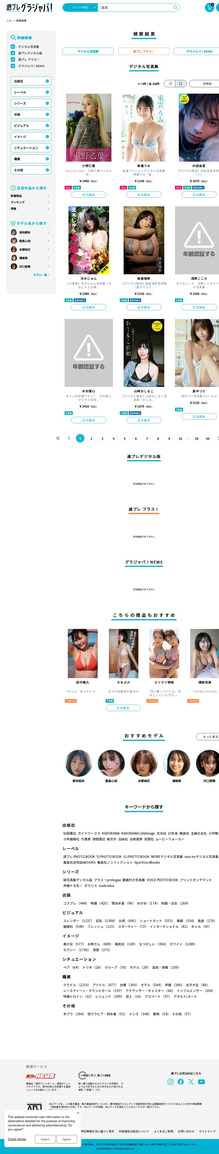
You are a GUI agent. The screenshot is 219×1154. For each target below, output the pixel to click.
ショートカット (157, 920)
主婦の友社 (199, 833)
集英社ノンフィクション (115, 862)
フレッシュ (101, 926)
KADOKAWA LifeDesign (138, 833)
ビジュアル (21, 125)
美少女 (74, 944)
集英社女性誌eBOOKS (79, 862)
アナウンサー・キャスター (150, 990)
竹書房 (86, 839)
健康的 (74, 926)
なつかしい (153, 944)
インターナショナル (169, 926)
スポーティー (133, 926)
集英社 (184, 833)
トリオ (92, 967)
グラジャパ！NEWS (31, 66)
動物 (161, 1014)
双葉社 (149, 839)
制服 (100, 903)
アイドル (105, 985)
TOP (9, 20)
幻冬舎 (173, 833)
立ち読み (88, 194)
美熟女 (126, 944)
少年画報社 (71, 839)
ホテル (140, 967)
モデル (152, 985)
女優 (129, 985)
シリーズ (20, 103)
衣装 (17, 114)
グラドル (77, 985)
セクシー (77, 949)
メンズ (140, 1014)
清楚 (102, 949)
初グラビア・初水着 (107, 1014)
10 (180, 438)
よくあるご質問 (163, 1131)
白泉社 (123, 839)
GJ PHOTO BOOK (136, 856)
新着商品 (16, 196)
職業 (17, 159)
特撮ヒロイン (78, 996)
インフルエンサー (196, 990)
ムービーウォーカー (169, 839)
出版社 (18, 81)
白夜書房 (136, 839)
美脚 (186, 920)
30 (207, 438)
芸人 (134, 996)
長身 (207, 920)
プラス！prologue (107, 880)
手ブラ (74, 1014)
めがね (148, 903)
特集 (13, 209)
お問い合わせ (186, 1131)
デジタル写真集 (28, 46)
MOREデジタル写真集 (167, 856)
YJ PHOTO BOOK (109, 856)
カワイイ (183, 944)
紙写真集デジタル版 (77, 880)
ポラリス (90, 885)
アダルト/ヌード (185, 996)
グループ (116, 967)
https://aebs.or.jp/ (59, 1109)
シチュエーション (26, 148)
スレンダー (78, 920)
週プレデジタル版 (30, 53)
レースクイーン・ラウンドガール (93, 990)
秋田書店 (69, 833)
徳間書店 (98, 839)
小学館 (213, 833)
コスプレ (76, 903)
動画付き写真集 (134, 880)
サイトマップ (207, 1131)
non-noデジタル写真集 (201, 856)
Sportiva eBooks (147, 862)
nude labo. (107, 885)
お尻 (128, 920)
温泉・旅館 (166, 967)
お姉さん (100, 944)
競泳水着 (123, 903)
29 (196, 438)
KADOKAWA (111, 833)
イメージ (20, 136)
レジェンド (109, 996)
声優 (174, 985)
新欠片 (112, 839)
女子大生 (198, 985)
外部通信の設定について (134, 1131)
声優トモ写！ (73, 885)
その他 (18, 170)
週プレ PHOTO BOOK (79, 856)
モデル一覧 (40, 275)
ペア (72, 967)
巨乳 (106, 920)
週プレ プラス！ (29, 59)
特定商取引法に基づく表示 (97, 1131)
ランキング (18, 202)
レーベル (20, 92)
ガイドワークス (89, 833)
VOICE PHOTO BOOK (162, 880)
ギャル (201, 926)
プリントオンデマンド (196, 880)
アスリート (158, 996)
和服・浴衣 (175, 903)
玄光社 (161, 833)
